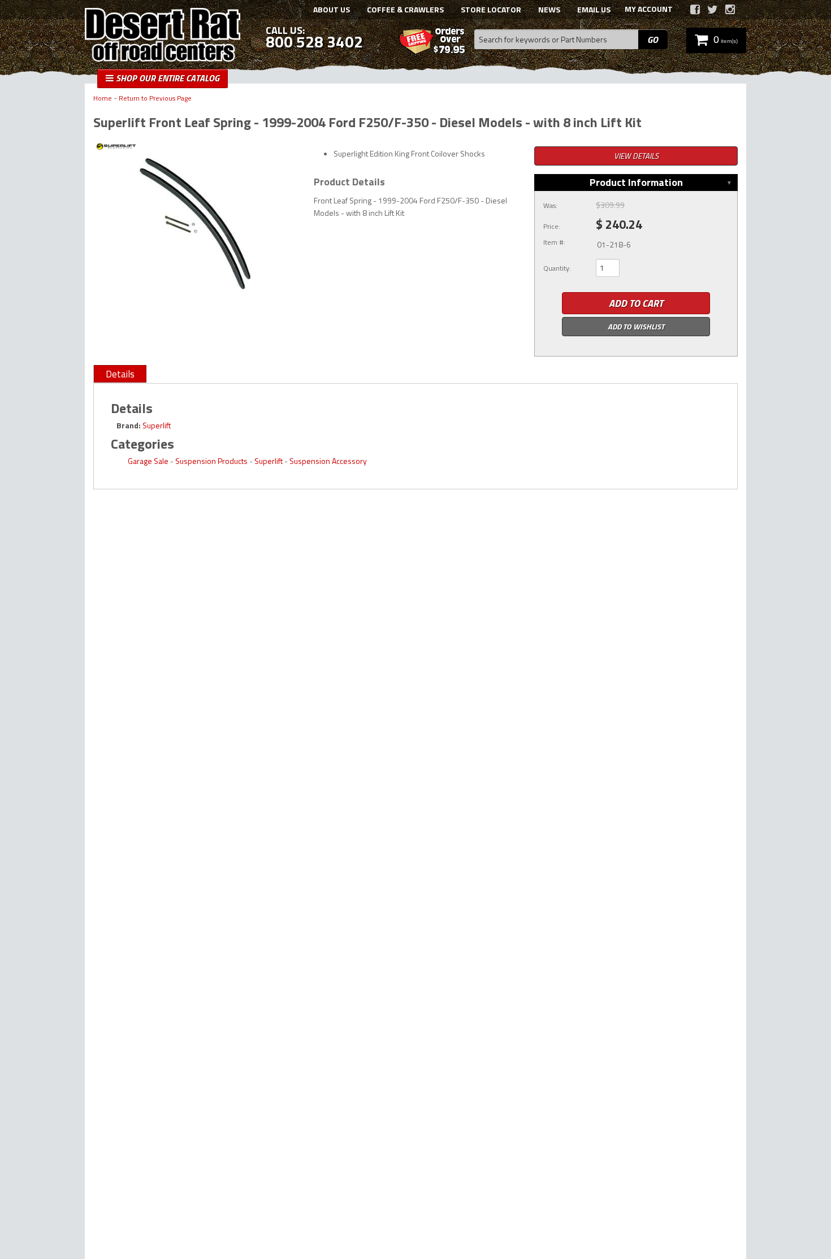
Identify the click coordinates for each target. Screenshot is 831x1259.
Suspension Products (211, 461)
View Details (636, 156)
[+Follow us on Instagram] (730, 9)
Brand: (128, 425)
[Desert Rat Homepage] (162, 36)
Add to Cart (636, 303)
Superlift (156, 425)
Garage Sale (148, 461)
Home (102, 98)
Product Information (636, 182)
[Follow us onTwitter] (712, 9)
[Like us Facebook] (695, 9)
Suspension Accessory (328, 461)
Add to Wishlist (636, 326)
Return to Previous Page (155, 98)
